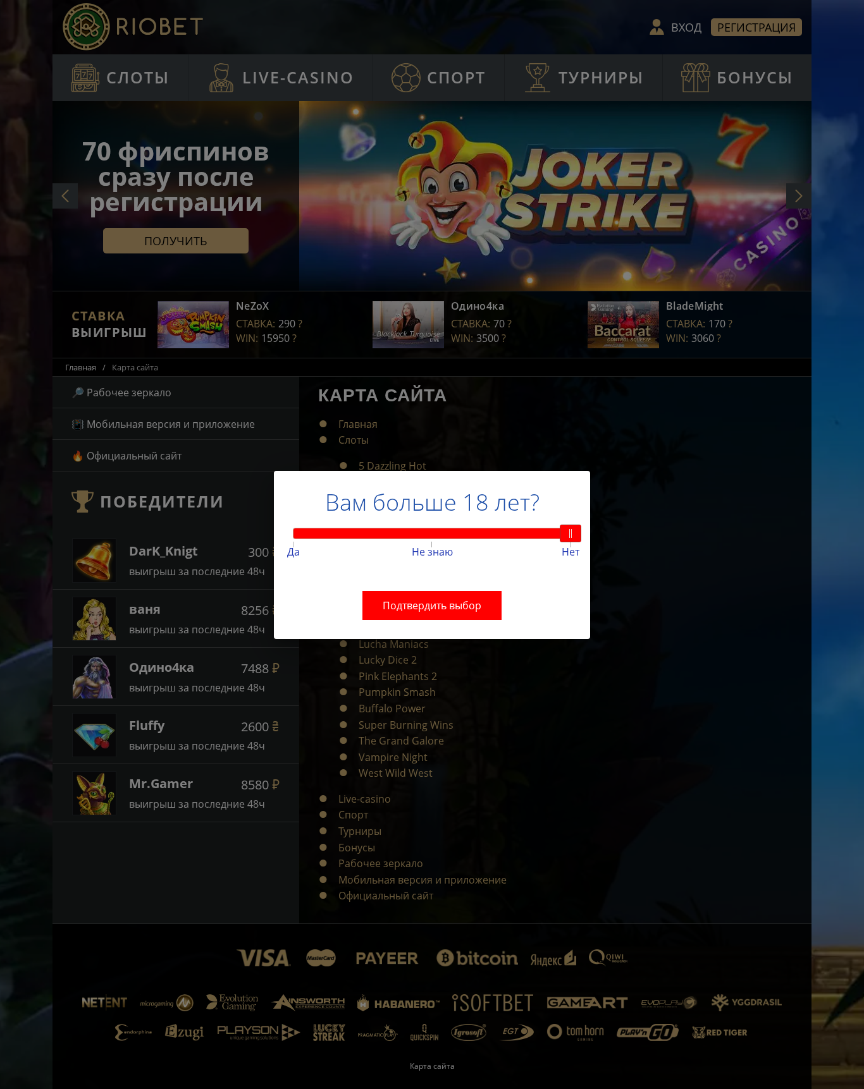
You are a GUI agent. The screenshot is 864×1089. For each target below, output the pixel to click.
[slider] (570, 533)
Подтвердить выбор (432, 605)
